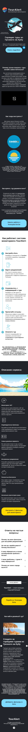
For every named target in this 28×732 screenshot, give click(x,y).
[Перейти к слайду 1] (12, 674)
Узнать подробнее (13, 50)
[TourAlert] (14, 728)
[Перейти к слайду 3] (15, 674)
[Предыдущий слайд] (1, 646)
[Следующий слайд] (27, 646)
